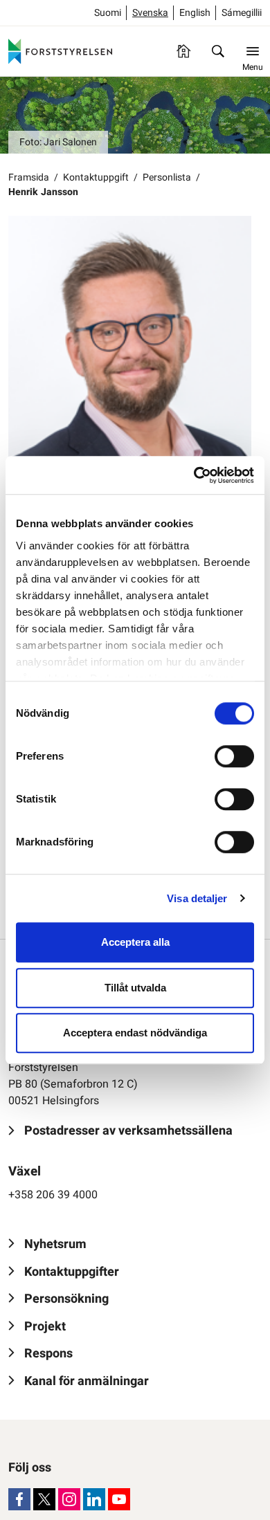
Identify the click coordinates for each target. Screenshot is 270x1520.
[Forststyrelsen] (60, 51)
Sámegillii (242, 13)
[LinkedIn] (94, 1499)
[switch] (234, 756)
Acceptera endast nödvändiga (135, 1032)
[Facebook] (19, 1499)
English (194, 13)
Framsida (28, 177)
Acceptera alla (135, 942)
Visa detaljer (197, 898)
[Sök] (218, 51)
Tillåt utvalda (135, 988)
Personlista (167, 177)
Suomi (107, 13)
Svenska (150, 13)
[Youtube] (119, 1499)
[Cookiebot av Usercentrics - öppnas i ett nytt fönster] (194, 475)
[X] (44, 1499)
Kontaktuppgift (96, 177)
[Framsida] (183, 51)
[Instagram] (69, 1499)
